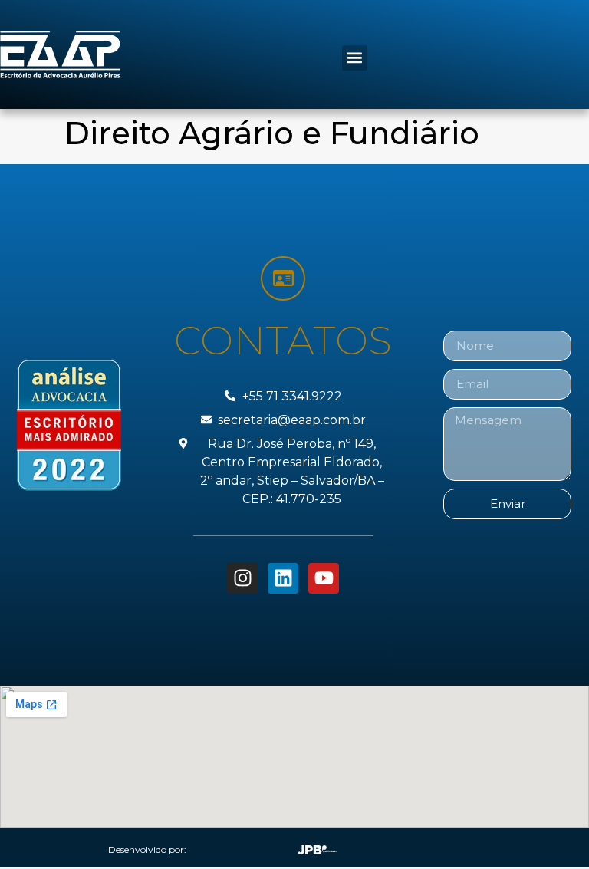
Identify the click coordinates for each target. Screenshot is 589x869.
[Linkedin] (283, 578)
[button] (354, 58)
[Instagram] (242, 578)
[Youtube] (323, 578)
